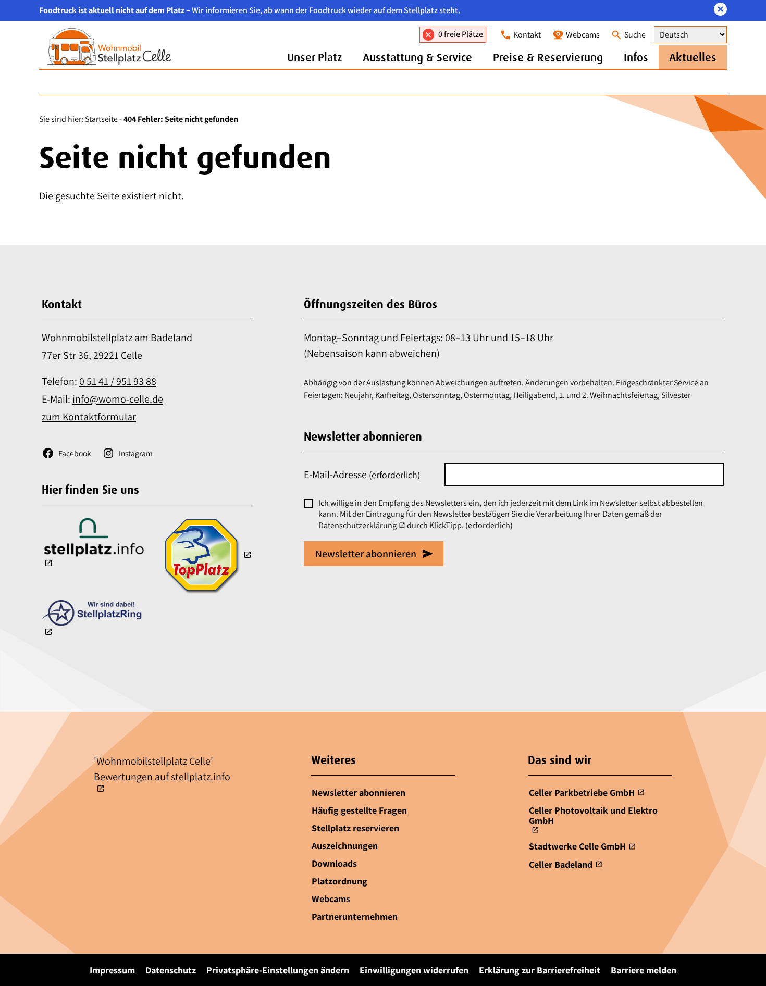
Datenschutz (170, 970)
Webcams (331, 899)
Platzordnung (339, 881)
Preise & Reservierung (548, 57)
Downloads (334, 863)
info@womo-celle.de (117, 399)
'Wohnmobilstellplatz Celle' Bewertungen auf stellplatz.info (162, 768)
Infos (636, 57)
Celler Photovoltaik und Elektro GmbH (593, 816)
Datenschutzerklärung (357, 525)
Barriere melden (643, 970)
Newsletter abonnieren (358, 792)
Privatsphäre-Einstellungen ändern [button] (277, 970)
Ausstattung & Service (417, 57)
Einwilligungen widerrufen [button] (414, 970)
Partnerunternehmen (355, 916)
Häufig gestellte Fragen (359, 810)
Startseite (101, 119)
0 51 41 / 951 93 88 (117, 381)
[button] (720, 9)
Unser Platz (314, 57)
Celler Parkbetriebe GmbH (582, 792)
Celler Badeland (560, 864)
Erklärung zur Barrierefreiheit (539, 970)
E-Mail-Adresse (362, 474)
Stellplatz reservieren (355, 828)
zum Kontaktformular (89, 416)
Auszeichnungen (345, 846)
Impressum (112, 970)
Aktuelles (692, 57)
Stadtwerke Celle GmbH (577, 846)
